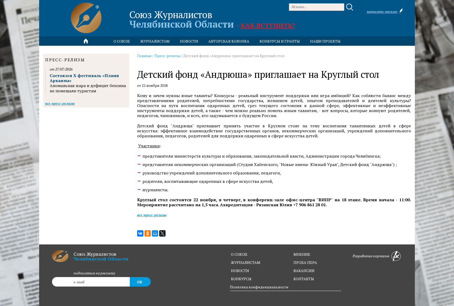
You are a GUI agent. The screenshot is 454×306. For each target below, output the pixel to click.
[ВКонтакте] (140, 233)
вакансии (303, 270)
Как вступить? (268, 25)
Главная (144, 55)
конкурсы (241, 278)
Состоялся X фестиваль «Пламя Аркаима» (84, 78)
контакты (303, 278)
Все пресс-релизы (152, 214)
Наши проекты (325, 41)
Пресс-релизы (167, 55)
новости (189, 41)
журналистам (245, 262)
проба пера (305, 262)
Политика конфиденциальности (259, 286)
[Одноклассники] (148, 233)
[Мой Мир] (155, 233)
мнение (301, 254)
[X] (162, 233)
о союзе (239, 254)
